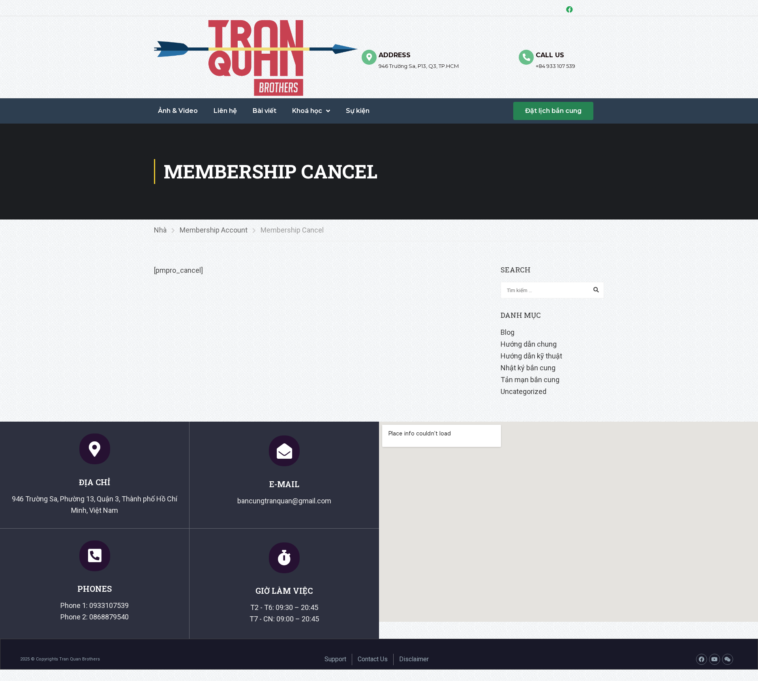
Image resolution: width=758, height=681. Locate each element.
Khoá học (307, 110)
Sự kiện (358, 110)
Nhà (160, 230)
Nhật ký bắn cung (528, 368)
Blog (507, 332)
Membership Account (214, 230)
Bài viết (264, 110)
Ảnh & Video (178, 110)
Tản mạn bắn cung (530, 379)
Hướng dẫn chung (529, 344)
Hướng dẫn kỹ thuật (531, 356)
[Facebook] (569, 9)
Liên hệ (225, 110)
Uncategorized (523, 391)
